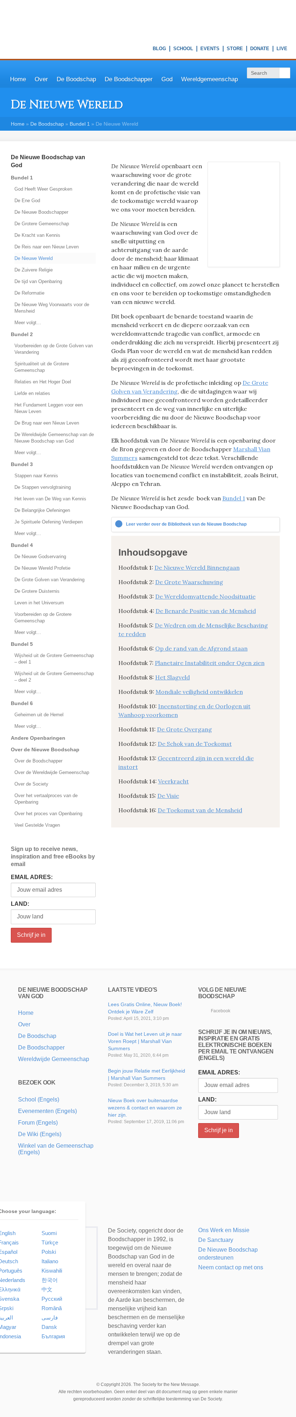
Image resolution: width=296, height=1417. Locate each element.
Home (18, 79)
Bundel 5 (22, 644)
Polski (49, 1252)
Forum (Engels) (38, 1123)
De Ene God (27, 200)
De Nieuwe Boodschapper (41, 212)
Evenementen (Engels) (47, 1111)
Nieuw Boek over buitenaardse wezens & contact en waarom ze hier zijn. (145, 1107)
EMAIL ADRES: (32, 877)
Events (210, 49)
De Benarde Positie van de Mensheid (206, 610)
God (167, 79)
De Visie (168, 795)
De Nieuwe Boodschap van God (48, 161)
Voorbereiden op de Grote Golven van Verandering (53, 349)
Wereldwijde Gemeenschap (53, 1059)
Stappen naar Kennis (36, 475)
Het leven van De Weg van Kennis (50, 498)
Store (234, 49)
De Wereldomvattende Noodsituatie (205, 596)
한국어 (50, 1280)
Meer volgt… (27, 322)
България (53, 1336)
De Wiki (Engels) (39, 1134)
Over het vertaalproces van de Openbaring (46, 799)
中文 (47, 1289)
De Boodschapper (129, 79)
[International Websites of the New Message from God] (260, 19)
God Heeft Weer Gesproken (43, 189)
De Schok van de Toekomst (195, 743)
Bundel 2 (22, 334)
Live (282, 49)
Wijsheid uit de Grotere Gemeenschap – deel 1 (54, 659)
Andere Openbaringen (38, 738)
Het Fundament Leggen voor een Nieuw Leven (48, 408)
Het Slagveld (172, 677)
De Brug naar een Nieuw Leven (46, 423)
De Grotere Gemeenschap (41, 223)
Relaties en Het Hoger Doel (42, 381)
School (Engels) (38, 1099)
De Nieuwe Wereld (33, 258)
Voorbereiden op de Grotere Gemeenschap (42, 617)
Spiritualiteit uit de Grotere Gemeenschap (41, 367)
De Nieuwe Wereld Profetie (42, 568)
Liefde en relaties (32, 393)
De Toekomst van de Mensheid (200, 810)
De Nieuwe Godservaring (40, 556)
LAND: (20, 904)
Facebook (220, 1010)
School (183, 49)
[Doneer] (210, 1277)
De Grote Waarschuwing (189, 582)
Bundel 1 (80, 124)
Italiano (50, 1261)
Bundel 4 (22, 545)
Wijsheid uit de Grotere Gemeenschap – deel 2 (54, 677)
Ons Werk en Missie (223, 1230)
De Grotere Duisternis (37, 591)
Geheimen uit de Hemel (39, 714)
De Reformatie (29, 293)
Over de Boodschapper (38, 761)
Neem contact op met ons (230, 1267)
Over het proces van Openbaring (48, 813)
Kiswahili (52, 1271)
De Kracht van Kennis (37, 235)
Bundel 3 (22, 464)
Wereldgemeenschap (209, 79)
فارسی (50, 1317)
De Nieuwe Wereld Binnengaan (197, 567)
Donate (260, 49)
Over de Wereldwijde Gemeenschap (51, 772)
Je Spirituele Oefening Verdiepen (48, 522)
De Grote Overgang (184, 729)
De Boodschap (76, 79)
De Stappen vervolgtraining (42, 487)
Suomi (49, 1233)
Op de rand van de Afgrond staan (201, 648)
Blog (159, 49)
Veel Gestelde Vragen (37, 825)
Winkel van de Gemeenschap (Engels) (55, 1149)
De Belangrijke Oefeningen (42, 510)
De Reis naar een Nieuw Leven (46, 246)
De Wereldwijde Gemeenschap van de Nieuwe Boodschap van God (54, 438)
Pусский (52, 1299)
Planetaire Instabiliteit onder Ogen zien (210, 662)
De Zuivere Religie (33, 270)
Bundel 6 (22, 703)
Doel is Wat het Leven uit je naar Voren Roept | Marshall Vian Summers (145, 1041)
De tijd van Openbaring (38, 281)
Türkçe (50, 1242)
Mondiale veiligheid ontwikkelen (199, 691)
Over (41, 79)
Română (52, 1308)
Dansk (49, 1327)
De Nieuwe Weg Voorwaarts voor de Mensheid (51, 308)
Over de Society (31, 784)
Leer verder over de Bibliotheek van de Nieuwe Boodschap (186, 524)
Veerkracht (173, 781)
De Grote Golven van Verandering (49, 579)
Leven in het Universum (39, 602)
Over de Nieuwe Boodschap (45, 749)
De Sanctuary (215, 1240)
